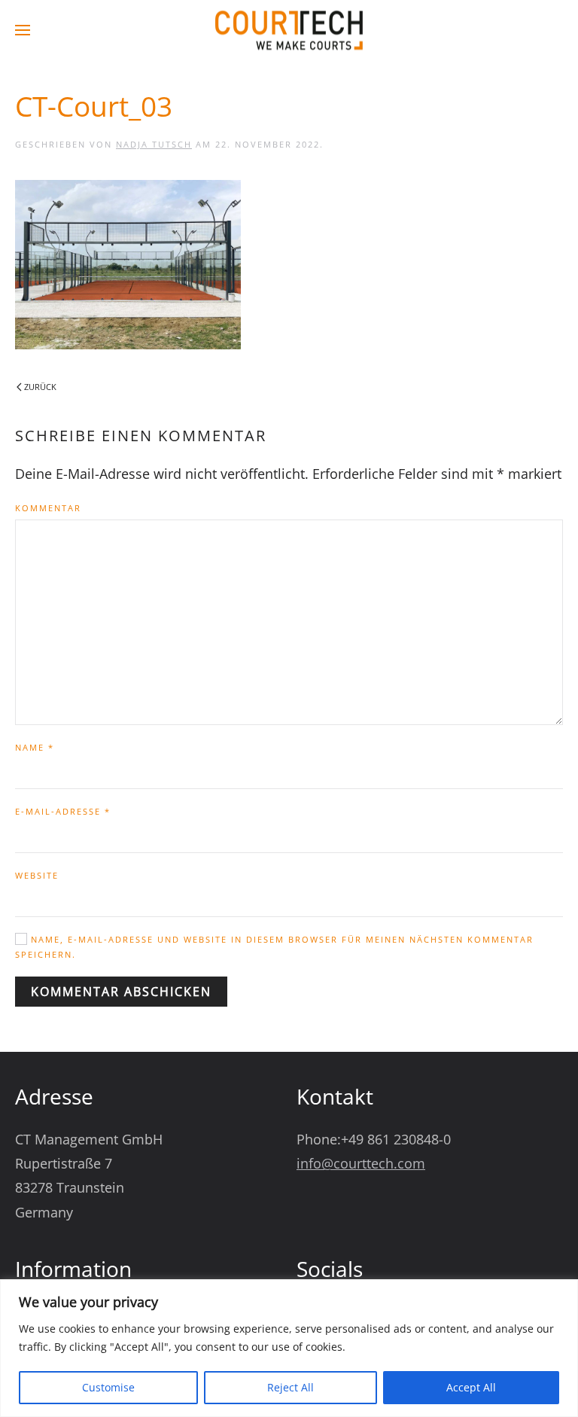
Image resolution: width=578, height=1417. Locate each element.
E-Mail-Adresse (63, 811)
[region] (289, 1348)
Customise (108, 1387)
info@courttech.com (361, 1163)
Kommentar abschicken (121, 991)
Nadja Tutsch (154, 144)
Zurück (40, 386)
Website (37, 875)
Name (34, 747)
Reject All (290, 1387)
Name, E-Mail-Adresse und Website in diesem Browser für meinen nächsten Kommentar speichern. (274, 947)
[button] (22, 30)
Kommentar (48, 507)
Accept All (471, 1387)
